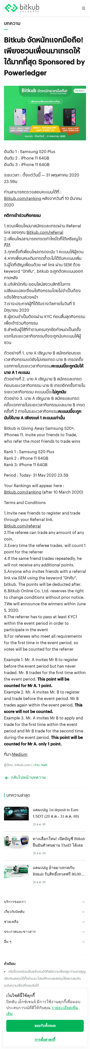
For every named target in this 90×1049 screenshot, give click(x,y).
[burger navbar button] (83, 7)
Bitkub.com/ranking (22, 198)
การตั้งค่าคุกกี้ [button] (45, 1040)
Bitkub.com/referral (44, 232)
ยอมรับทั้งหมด (45, 1026)
